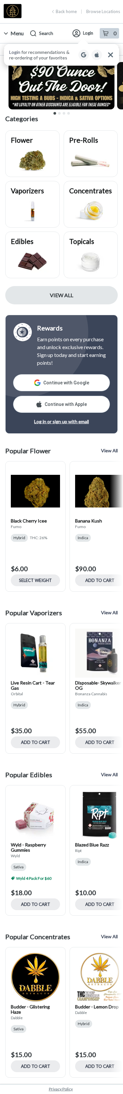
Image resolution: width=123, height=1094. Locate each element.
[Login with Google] (83, 55)
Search (46, 33)
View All (61, 295)
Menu (17, 33)
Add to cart (35, 742)
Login (88, 33)
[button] (61, 55)
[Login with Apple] (97, 55)
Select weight (35, 580)
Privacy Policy (61, 1088)
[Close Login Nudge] (110, 55)
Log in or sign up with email (61, 421)
